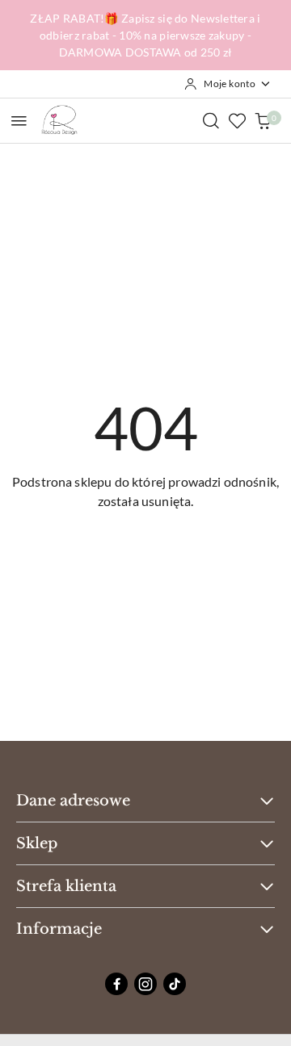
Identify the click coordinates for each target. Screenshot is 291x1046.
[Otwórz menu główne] (19, 120)
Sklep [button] (36, 843)
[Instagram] (145, 984)
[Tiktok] (174, 984)
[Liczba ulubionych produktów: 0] (237, 120)
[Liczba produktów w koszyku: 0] (263, 120)
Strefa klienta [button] (66, 886)
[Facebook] (116, 984)
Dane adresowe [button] (73, 801)
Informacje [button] (59, 929)
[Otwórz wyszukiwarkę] (211, 120)
